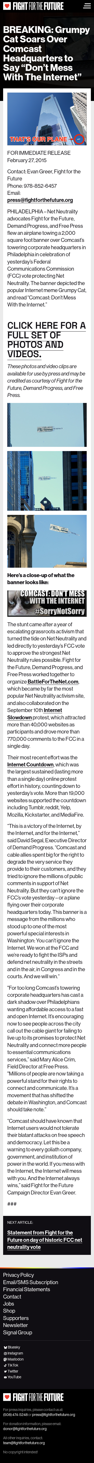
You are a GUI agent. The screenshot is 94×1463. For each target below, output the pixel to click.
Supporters (16, 1318)
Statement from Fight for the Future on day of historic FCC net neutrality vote (44, 1239)
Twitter (13, 1371)
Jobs (8, 1304)
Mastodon (16, 1359)
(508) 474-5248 (15, 1415)
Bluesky (14, 1347)
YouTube (14, 1377)
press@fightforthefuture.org (40, 200)
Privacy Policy (18, 1275)
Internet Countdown (30, 764)
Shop (9, 1311)
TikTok (13, 1365)
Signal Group (17, 1332)
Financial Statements (26, 1289)
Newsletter (15, 1325)
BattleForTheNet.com (52, 682)
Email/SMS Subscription (30, 1282)
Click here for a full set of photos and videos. (46, 339)
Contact (12, 1297)
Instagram (15, 1353)
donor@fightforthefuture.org (25, 1429)
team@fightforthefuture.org (24, 1443)
